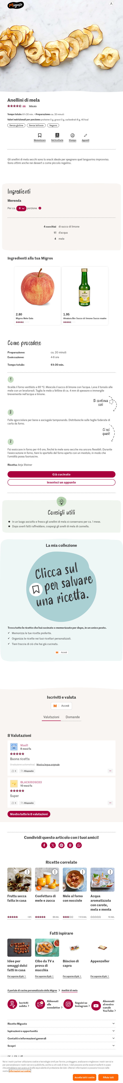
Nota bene (40, 208)
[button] (14, 747)
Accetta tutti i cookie (84, 1077)
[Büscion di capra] (75, 958)
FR (15, 1056)
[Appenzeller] (102, 958)
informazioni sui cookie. (20, 1070)
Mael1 (24, 745)
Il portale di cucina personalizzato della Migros (32, 990)
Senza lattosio (36, 125)
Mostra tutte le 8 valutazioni (29, 814)
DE (9, 1056)
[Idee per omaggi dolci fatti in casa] (19, 958)
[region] (61, 1070)
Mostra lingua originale (48, 764)
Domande (73, 717)
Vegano (53, 125)
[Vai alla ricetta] (19, 894)
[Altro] (110, 771)
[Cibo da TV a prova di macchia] (47, 958)
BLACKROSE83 (31, 782)
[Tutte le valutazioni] (14, 106)
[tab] (61, 1023)
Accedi (64, 652)
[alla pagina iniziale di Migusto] (16, 3)
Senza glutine (16, 125)
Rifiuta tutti (108, 1077)
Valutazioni (51, 717)
